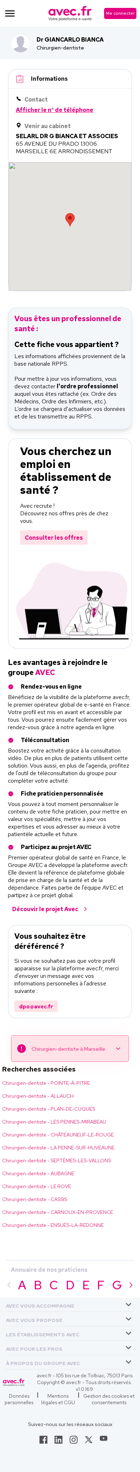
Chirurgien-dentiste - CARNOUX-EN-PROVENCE (57, 1212)
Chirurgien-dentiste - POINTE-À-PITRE (46, 1083)
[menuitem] (70, 1305)
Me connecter (120, 13)
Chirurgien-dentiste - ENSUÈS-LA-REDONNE (53, 1225)
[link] (43, 1442)
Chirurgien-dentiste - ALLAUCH (38, 1096)
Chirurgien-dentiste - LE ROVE (36, 1186)
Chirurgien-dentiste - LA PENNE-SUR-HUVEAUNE (58, 1147)
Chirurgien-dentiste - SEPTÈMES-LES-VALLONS (56, 1160)
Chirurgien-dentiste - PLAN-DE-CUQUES (48, 1109)
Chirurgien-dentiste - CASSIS (34, 1199)
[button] (40, 1305)
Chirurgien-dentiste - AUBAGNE (38, 1173)
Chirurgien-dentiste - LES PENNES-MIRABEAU (54, 1122)
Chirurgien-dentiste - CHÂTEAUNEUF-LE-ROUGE (58, 1134)
